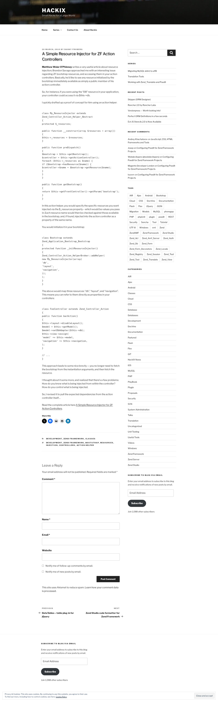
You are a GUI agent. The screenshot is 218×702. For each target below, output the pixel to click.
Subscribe (137, 503)
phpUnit (141, 217)
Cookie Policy (61, 697)
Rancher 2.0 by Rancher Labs (142, 105)
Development (54, 439)
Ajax (139, 195)
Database (132, 310)
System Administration (138, 409)
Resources (106, 443)
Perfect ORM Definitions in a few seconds (147, 116)
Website (47, 550)
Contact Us (72, 30)
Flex (140, 206)
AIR (131, 195)
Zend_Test (169, 254)
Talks (130, 415)
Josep (130, 148)
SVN (130, 404)
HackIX (54, 10)
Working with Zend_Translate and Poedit (147, 82)
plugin (152, 217)
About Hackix (90, 30)
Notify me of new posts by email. (63, 571)
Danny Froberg (73, 49)
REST (171, 217)
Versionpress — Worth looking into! (144, 110)
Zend (162, 227)
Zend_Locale (162, 249)
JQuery (149, 206)
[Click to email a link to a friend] (56, 421)
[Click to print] (62, 421)
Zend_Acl (133, 238)
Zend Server (133, 459)
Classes (90, 439)
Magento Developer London (141, 165)
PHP (131, 217)
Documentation (166, 201)
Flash (132, 206)
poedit (161, 217)
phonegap (169, 211)
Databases (133, 315)
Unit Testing (133, 431)
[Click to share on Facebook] (50, 421)
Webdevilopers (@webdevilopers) (143, 157)
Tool (154, 222)
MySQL (156, 211)
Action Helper (85, 445)
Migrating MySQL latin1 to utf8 (142, 71)
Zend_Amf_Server (150, 238)
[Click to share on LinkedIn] (68, 421)
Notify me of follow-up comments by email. (69, 565)
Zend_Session (153, 254)
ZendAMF (134, 233)
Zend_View (167, 259)
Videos (131, 443)
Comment (48, 479)
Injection (52, 445)
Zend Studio (168, 233)
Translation (133, 420)
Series (56, 30)
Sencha (144, 222)
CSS (141, 201)
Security (133, 222)
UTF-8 (132, 227)
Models (145, 211)
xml (154, 227)
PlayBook (132, 382)
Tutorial (163, 222)
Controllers (67, 445)
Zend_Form (147, 243)
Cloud (132, 201)
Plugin (131, 387)
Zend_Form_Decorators (140, 249)
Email (46, 534)
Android (148, 195)
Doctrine (151, 201)
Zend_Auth (168, 238)
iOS (129, 365)
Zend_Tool (134, 259)
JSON (159, 206)
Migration (134, 211)
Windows (143, 227)
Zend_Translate (150, 259)
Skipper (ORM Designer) (139, 99)
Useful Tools (133, 437)
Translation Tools (136, 76)
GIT (129, 354)
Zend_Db (133, 243)
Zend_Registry (136, 254)
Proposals (132, 393)
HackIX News (134, 359)
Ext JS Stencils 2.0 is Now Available (144, 121)
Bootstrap (92, 443)
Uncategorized (135, 426)
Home (44, 30)
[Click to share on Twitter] (44, 421)
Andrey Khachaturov (138, 139)
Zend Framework (73, 439)
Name (46, 519)
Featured (132, 337)
